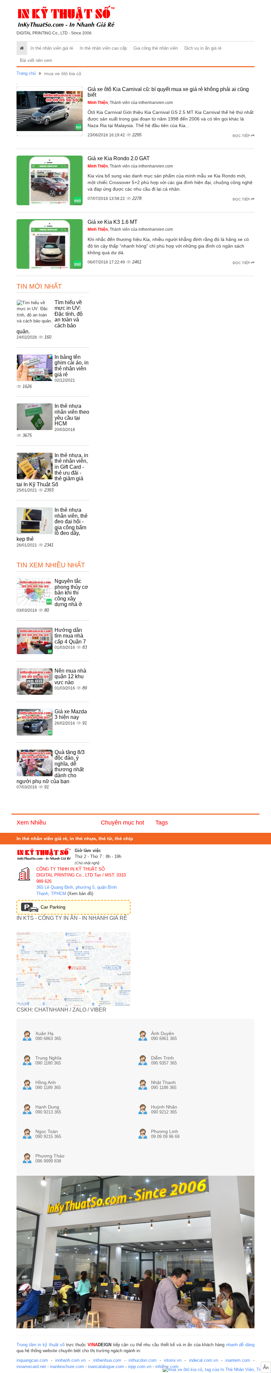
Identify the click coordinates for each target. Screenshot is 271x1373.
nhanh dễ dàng (240, 1344)
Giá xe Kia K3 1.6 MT (112, 222)
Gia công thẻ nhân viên (156, 48)
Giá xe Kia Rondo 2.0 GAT (119, 158)
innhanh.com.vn (70, 1360)
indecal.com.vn (203, 1360)
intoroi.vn (172, 1360)
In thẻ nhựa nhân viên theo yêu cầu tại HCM (72, 414)
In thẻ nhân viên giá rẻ (51, 48)
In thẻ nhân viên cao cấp (103, 48)
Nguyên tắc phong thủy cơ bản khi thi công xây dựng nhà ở (71, 592)
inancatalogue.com (106, 1366)
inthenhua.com (107, 1360)
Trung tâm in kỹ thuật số (40, 1344)
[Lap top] (217, 1370)
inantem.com (237, 1360)
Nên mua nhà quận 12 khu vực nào (70, 676)
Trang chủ (26, 73)
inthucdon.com (143, 1360)
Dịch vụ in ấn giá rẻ (202, 48)
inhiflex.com (166, 1366)
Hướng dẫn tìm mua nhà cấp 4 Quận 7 (70, 635)
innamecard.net (31, 1366)
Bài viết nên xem (36, 60)
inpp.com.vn (139, 1366)
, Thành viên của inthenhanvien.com (130, 102)
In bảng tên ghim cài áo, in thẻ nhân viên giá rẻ (72, 365)
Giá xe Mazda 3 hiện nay (71, 714)
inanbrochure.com (67, 1366)
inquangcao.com (32, 1360)
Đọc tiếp (242, 136)
